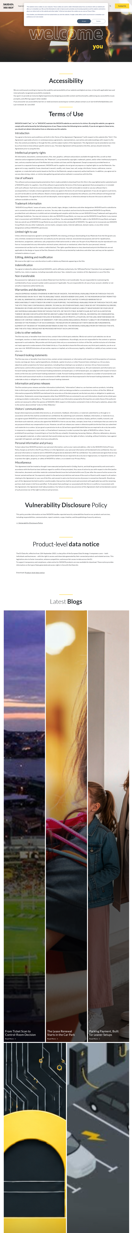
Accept (84, 21)
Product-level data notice (35, 573)
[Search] (110, 6)
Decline (98, 21)
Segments (21, 6)
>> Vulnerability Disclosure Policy (29, 523)
